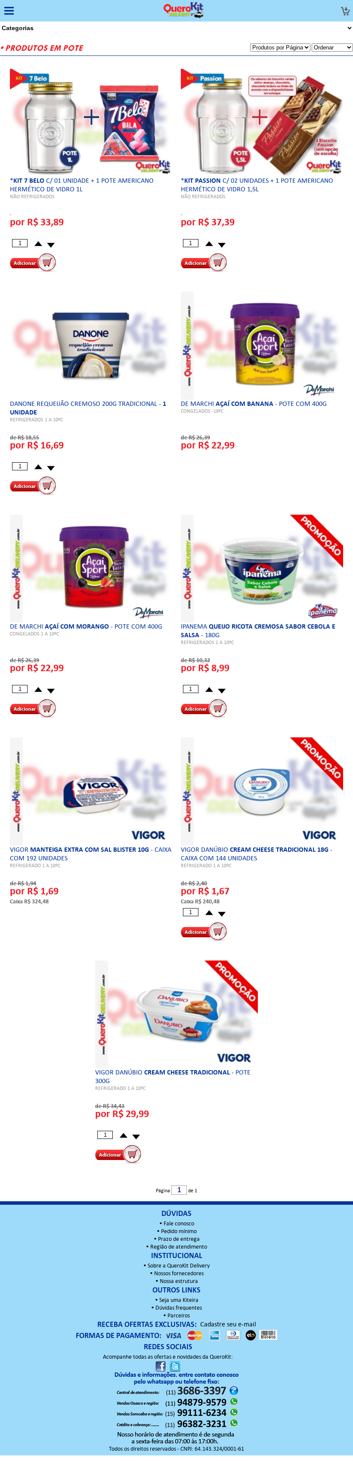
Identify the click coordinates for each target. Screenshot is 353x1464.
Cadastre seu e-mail (228, 1324)
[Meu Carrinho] (345, 11)
